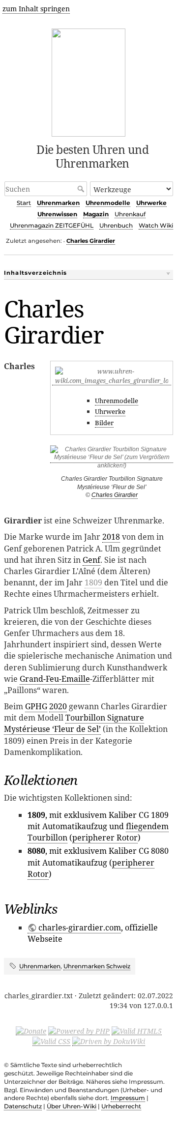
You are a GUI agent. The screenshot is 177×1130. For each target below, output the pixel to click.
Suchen (82, 188)
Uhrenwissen (57, 214)
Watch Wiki (156, 225)
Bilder (104, 422)
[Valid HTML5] (137, 1030)
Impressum (128, 1097)
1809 (93, 582)
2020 (58, 706)
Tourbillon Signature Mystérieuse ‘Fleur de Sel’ (74, 723)
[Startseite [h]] (89, 81)
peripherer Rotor (105, 837)
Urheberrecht (121, 1106)
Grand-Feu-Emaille (55, 678)
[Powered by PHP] (79, 1030)
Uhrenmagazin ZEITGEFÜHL (51, 225)
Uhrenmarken (58, 202)
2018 (111, 536)
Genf (91, 559)
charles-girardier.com (79, 927)
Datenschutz (23, 1106)
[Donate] (31, 1030)
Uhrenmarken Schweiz (96, 966)
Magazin (96, 214)
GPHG (36, 706)
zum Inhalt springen (36, 8)
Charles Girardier (90, 240)
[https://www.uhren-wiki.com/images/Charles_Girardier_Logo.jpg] (111, 380)
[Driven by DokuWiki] (108, 1041)
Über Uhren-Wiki (71, 1106)
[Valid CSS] (51, 1041)
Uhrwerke (151, 202)
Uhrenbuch (116, 225)
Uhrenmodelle (108, 202)
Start (24, 202)
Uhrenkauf (130, 214)
